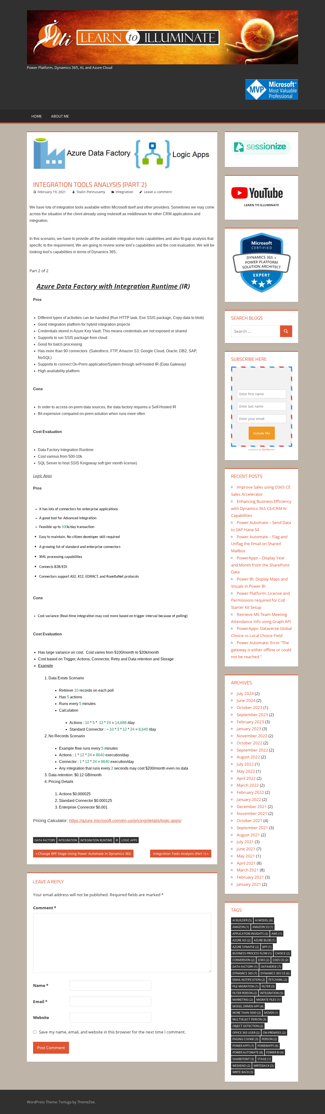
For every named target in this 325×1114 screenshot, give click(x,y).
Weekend (241, 1066)
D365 (263, 960)
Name (40, 985)
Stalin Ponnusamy (91, 192)
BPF (266, 947)
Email (40, 1001)
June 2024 (246, 700)
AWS (276, 934)
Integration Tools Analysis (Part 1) (179, 854)
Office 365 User (246, 1033)
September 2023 (252, 714)
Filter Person (244, 993)
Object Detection (247, 1026)
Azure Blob (264, 940)
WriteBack (264, 1066)
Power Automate (247, 1052)
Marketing (242, 1000)
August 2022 (248, 757)
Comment (44, 907)
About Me (60, 116)
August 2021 (248, 835)
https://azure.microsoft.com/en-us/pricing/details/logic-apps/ (125, 820)
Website (41, 1017)
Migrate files (268, 1000)
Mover (271, 1013)
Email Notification (248, 980)
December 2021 (252, 806)
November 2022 (252, 735)
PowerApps (267, 1046)
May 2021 (246, 856)
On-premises (274, 1033)
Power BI (275, 1052)
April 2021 (246, 863)
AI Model (264, 920)
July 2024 (245, 693)
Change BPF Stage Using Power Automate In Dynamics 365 (84, 854)
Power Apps (243, 1046)
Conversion (243, 960)
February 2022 (250, 792)
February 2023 (250, 721)
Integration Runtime (96, 840)
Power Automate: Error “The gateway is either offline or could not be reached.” (261, 650)
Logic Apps (129, 840)
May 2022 (246, 771)
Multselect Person (249, 1019)
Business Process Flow (252, 953)
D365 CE (280, 960)
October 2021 (249, 820)
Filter (268, 986)
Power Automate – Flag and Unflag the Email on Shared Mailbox (259, 544)
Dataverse (271, 967)
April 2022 (246, 778)
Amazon (240, 927)
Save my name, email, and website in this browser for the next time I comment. (112, 1032)
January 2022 (249, 799)
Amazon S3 (262, 927)
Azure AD (241, 940)
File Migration (245, 986)
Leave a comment (158, 192)
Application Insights (250, 934)
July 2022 (245, 764)
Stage (264, 1059)
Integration (124, 192)
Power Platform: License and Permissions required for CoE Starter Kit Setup (260, 600)
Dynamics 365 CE (275, 973)
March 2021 (248, 870)
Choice (282, 953)
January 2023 (249, 728)
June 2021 (246, 849)
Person (269, 1039)
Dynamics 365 (244, 973)
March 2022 (248, 785)
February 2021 (250, 877)
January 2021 (249, 884)
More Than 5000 (246, 1013)
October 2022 (249, 743)
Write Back (242, 1072)
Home (36, 116)
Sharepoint (243, 1059)
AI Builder (242, 920)
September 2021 (252, 827)
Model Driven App (247, 1006)
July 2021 (245, 841)
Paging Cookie (245, 1039)
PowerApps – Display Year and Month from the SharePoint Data (260, 565)
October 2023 (249, 707)
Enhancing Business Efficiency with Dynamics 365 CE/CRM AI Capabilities (261, 508)
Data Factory (44, 840)
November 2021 (252, 813)
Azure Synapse (245, 947)
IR (117, 840)
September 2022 (252, 750)
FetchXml (277, 980)
